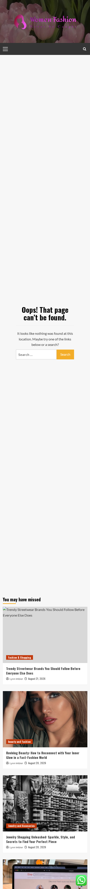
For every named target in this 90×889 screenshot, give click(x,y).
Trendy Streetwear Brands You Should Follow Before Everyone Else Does (43, 670)
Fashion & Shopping (19, 657)
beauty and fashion (19, 741)
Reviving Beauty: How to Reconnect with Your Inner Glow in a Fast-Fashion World (42, 755)
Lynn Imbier (16, 679)
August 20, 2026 (37, 763)
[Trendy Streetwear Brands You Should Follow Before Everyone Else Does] (45, 635)
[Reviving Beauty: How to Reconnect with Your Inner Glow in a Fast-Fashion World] (45, 719)
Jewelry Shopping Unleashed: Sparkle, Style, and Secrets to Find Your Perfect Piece (40, 839)
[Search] (84, 49)
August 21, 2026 (36, 678)
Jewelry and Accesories (21, 826)
